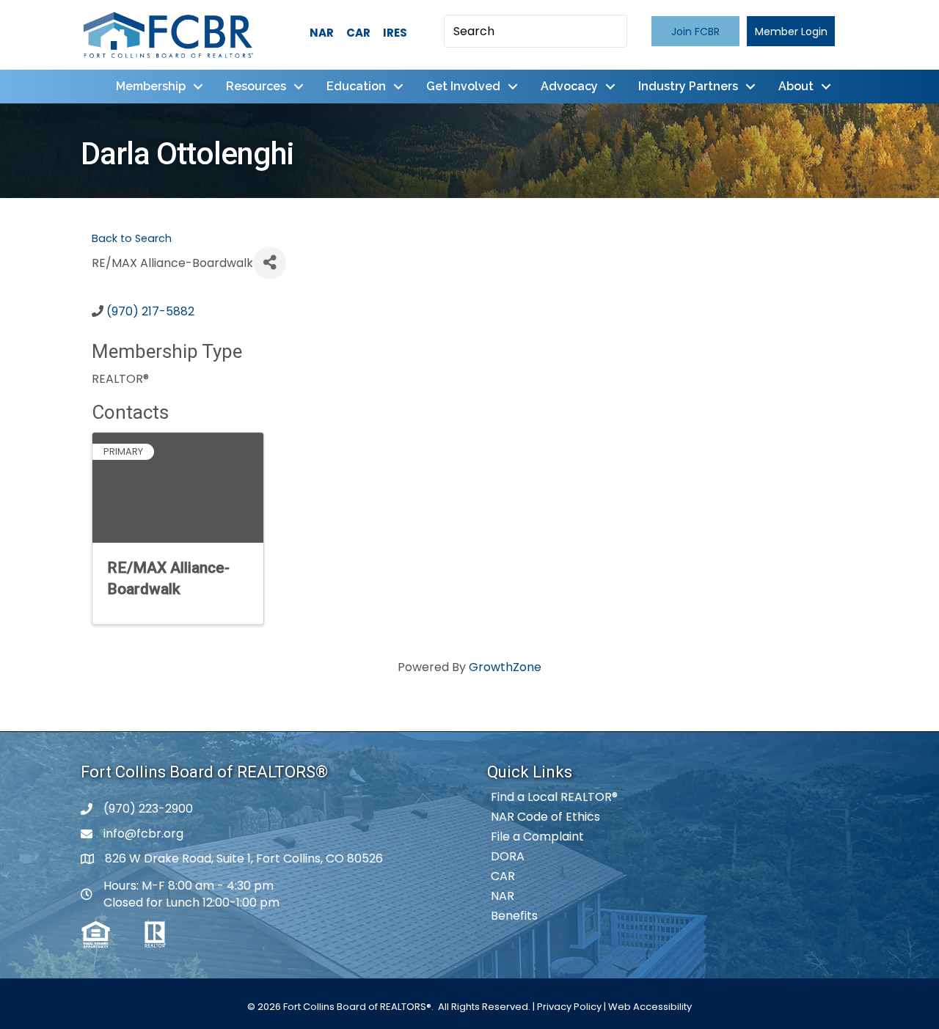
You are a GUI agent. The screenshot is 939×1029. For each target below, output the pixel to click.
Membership (151, 86)
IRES (395, 32)
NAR (322, 32)
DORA (508, 856)
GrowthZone (505, 667)
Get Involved (463, 86)
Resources (256, 86)
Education (356, 86)
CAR (358, 32)
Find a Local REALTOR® (554, 796)
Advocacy (569, 86)
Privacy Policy (569, 1007)
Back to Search (132, 238)
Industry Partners (688, 86)
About (796, 86)
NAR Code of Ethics (545, 816)
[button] (695, 31)
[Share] (269, 262)
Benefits (514, 915)
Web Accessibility (650, 1007)
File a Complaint (537, 836)
